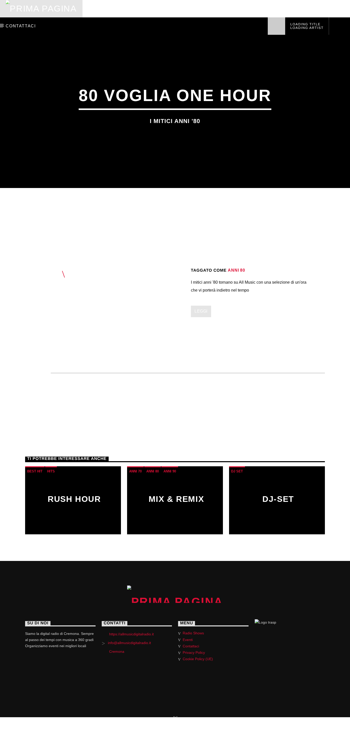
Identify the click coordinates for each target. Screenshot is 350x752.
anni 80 (236, 270)
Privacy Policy (194, 652)
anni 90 (169, 471)
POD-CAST (216, 8)
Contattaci (191, 646)
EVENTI (304, 8)
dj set (237, 471)
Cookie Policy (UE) (198, 659)
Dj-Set (278, 499)
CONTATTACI (21, 26)
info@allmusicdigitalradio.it (129, 643)
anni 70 (135, 471)
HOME (96, 8)
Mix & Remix (176, 499)
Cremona (116, 651)
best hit (35, 471)
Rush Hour (74, 499)
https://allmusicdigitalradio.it (131, 634)
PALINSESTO (132, 8)
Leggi (200, 311)
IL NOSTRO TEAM (262, 8)
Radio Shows (193, 633)
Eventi (188, 640)
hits (51, 471)
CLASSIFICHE (175, 8)
